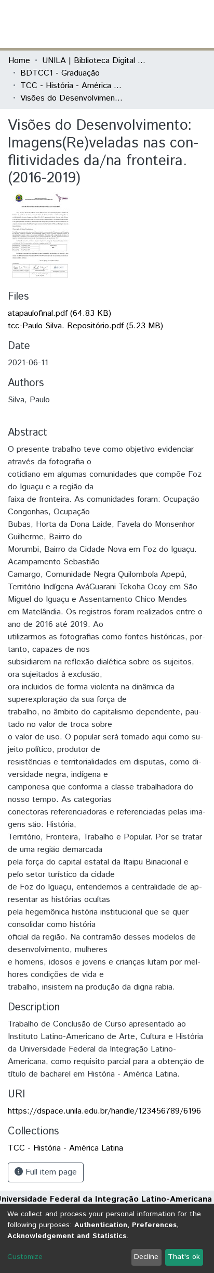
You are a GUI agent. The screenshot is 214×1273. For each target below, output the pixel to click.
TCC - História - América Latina (72, 86)
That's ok (184, 1257)
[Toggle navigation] (199, 24)
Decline (146, 1257)
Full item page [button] (50, 1172)
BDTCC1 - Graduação (60, 73)
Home (19, 61)
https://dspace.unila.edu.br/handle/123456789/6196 (104, 1111)
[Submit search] (130, 24)
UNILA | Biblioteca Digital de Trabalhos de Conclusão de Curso (94, 61)
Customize (25, 1257)
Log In (167, 24)
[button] (145, 24)
